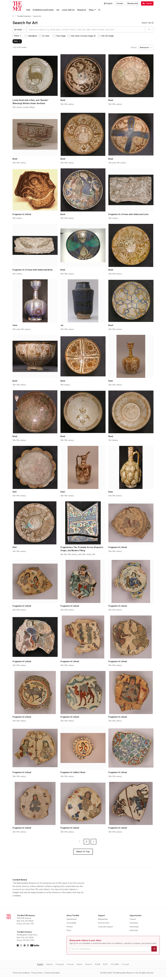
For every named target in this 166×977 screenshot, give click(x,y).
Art (57, 10)
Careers (133, 919)
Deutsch (88, 964)
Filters (16, 36)
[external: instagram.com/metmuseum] (28, 945)
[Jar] (83, 300)
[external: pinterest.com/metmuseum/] (25, 945)
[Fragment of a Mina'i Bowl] (83, 747)
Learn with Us (68, 10)
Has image (61, 36)
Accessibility (71, 923)
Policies (70, 927)
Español (49, 964)
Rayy (16, 41)
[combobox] (86, 29)
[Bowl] (83, 75)
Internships (134, 930)
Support (101, 915)
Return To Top (83, 851)
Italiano (79, 964)
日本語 (97, 964)
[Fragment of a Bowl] (35, 189)
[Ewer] (130, 356)
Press (69, 930)
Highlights (32, 36)
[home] (13, 16)
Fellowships (134, 927)
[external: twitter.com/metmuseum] (21, 945)
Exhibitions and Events (43, 10)
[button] (94, 35)
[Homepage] (17, 6)
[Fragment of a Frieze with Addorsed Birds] (35, 245)
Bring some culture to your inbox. (86, 940)
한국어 (105, 964)
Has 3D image (107, 36)
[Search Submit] (149, 29)
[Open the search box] (99, 10)
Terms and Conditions (21, 973)
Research (81, 10)
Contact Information (52, 973)
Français (70, 964)
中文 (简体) (115, 964)
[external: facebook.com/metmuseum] (18, 945)
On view (45, 36)
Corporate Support (105, 927)
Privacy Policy (37, 973)
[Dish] (35, 467)
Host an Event (103, 923)
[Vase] (35, 300)
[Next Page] (93, 842)
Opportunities (136, 915)
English (40, 964)
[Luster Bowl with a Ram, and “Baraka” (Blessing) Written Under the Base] (35, 75)
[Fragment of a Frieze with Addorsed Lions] (130, 189)
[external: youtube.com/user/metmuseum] (34, 945)
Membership (132, 3)
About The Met (73, 915)
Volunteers (134, 923)
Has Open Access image (82, 36)
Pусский (125, 964)
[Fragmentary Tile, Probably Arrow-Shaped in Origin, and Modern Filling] (83, 522)
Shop (91, 10)
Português (60, 964)
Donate (120, 3)
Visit (28, 10)
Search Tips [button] (146, 23)
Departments (72, 919)
